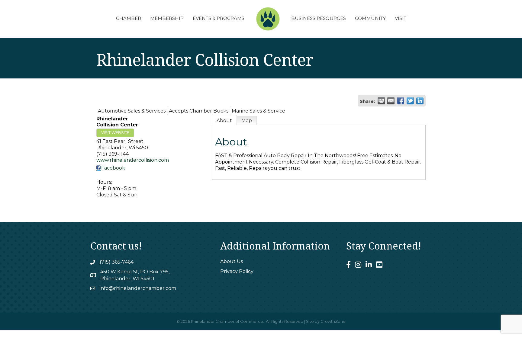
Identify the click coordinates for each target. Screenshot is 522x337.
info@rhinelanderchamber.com (138, 288)
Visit (400, 18)
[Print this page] (381, 100)
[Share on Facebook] (400, 100)
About (224, 120)
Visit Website (115, 132)
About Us (231, 261)
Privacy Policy (236, 271)
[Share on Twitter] (410, 100)
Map (246, 120)
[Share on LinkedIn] (420, 100)
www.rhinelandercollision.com (132, 160)
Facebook (113, 168)
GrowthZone (333, 321)
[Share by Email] (391, 100)
